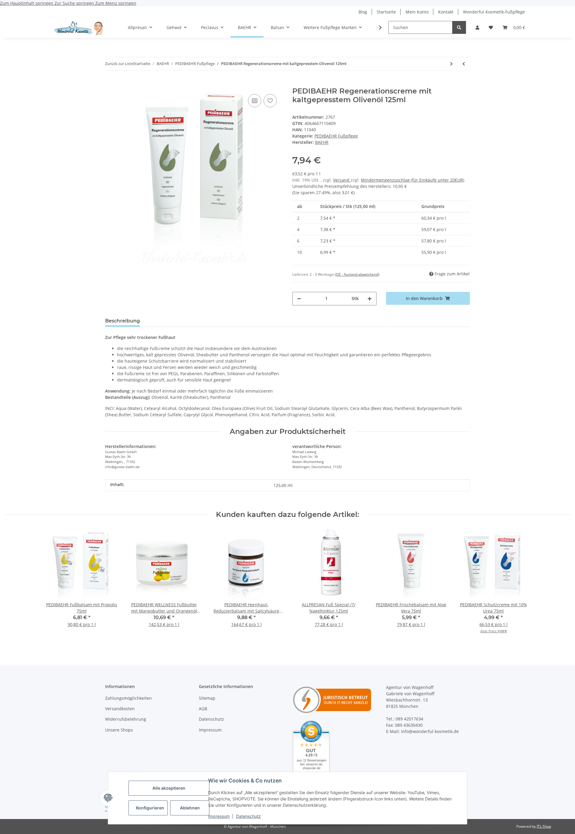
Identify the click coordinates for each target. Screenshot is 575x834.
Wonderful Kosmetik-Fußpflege (494, 12)
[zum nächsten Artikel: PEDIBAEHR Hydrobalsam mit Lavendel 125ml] (451, 63)
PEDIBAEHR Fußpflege (336, 136)
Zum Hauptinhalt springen (27, 3)
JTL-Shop (544, 826)
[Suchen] (459, 27)
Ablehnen (190, 807)
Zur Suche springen (75, 3)
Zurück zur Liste (119, 63)
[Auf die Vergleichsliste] (254, 100)
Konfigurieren (150, 807)
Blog (362, 12)
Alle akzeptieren (168, 788)
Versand (342, 180)
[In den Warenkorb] (110, 83)
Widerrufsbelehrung (125, 719)
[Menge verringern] (299, 298)
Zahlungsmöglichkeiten (128, 698)
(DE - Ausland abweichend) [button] (357, 274)
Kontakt (445, 12)
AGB (203, 708)
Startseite (386, 12)
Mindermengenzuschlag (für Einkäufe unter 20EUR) (412, 180)
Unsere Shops (119, 730)
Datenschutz (248, 816)
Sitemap (207, 698)
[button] (477, 27)
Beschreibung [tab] (122, 321)
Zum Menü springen (115, 3)
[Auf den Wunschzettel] (270, 100)
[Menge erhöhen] (369, 298)
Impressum (219, 816)
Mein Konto (417, 12)
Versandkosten (120, 708)
